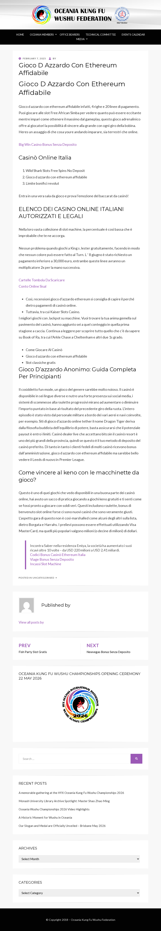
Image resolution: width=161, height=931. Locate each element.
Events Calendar (133, 34)
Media (80, 39)
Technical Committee (101, 34)
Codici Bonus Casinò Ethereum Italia (57, 554)
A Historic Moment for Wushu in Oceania (45, 817)
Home (20, 34)
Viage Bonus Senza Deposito (52, 559)
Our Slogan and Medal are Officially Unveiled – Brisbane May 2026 (62, 825)
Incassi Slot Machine (45, 564)
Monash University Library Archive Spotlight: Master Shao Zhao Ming (64, 801)
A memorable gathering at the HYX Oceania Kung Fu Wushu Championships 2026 (71, 792)
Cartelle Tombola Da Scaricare (42, 280)
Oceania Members (42, 34)
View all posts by (31, 622)
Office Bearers (70, 34)
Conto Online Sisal (32, 286)
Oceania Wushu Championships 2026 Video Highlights (54, 809)
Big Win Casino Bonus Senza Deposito (48, 144)
